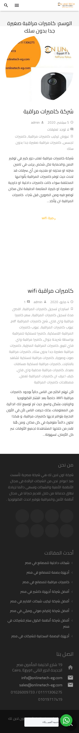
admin (35, 122)
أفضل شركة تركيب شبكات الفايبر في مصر (39, 601)
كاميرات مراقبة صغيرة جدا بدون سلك (45, 145)
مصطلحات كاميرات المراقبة (54, 382)
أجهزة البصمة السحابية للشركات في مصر (40, 636)
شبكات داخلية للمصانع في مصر (47, 563)
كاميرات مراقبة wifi (51, 290)
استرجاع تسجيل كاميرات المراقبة (46, 309)
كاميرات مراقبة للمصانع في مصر (46, 582)
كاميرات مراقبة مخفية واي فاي (40, 370)
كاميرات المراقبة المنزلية (41, 345)
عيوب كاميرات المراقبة (57, 327)
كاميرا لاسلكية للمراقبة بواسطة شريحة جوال (43, 336)
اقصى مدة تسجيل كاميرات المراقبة (43, 312)
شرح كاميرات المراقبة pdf (29, 321)
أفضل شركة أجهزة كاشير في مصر (44, 591)
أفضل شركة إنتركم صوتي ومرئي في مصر (39, 611)
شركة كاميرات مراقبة (48, 111)
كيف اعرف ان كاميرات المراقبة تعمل (47, 376)
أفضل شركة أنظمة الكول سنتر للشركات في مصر (38, 623)
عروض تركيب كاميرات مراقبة (48, 136)
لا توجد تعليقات (58, 129)
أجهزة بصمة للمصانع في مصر (48, 572)
